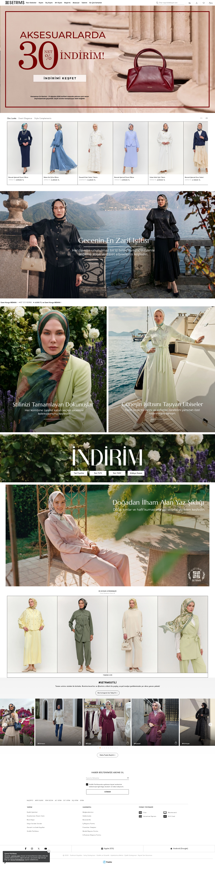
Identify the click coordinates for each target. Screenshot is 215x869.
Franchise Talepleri (89, 827)
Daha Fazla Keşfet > (107, 755)
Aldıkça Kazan (136, 473)
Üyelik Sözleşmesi (131, 855)
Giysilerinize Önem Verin (36, 816)
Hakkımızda (87, 816)
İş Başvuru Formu (89, 823)
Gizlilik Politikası (33, 831)
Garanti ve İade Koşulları (36, 827)
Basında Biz (87, 820)
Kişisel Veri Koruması (145, 855)
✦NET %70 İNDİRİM (44, 302)
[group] (107, 59)
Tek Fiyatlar (79, 473)
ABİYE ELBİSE (39, 800)
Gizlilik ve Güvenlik (103, 855)
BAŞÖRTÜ (30, 800)
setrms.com (15, 856)
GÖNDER (107, 792)
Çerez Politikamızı (17, 860)
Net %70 (98, 473)
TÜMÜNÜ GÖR (107, 675)
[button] (103, 108)
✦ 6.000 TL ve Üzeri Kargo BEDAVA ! (22, 302)
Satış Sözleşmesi (89, 855)
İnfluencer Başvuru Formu (92, 835)
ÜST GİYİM (66, 800)
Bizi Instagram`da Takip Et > (107, 693)
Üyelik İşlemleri (32, 812)
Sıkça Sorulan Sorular (34, 823)
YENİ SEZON (49, 800)
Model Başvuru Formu (90, 831)
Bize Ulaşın (30, 820)
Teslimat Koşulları (76, 855)
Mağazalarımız (88, 812)
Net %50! (117, 473)
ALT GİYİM (58, 800)
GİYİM (82, 800)
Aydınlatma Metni (117, 855)
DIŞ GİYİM (75, 800)
